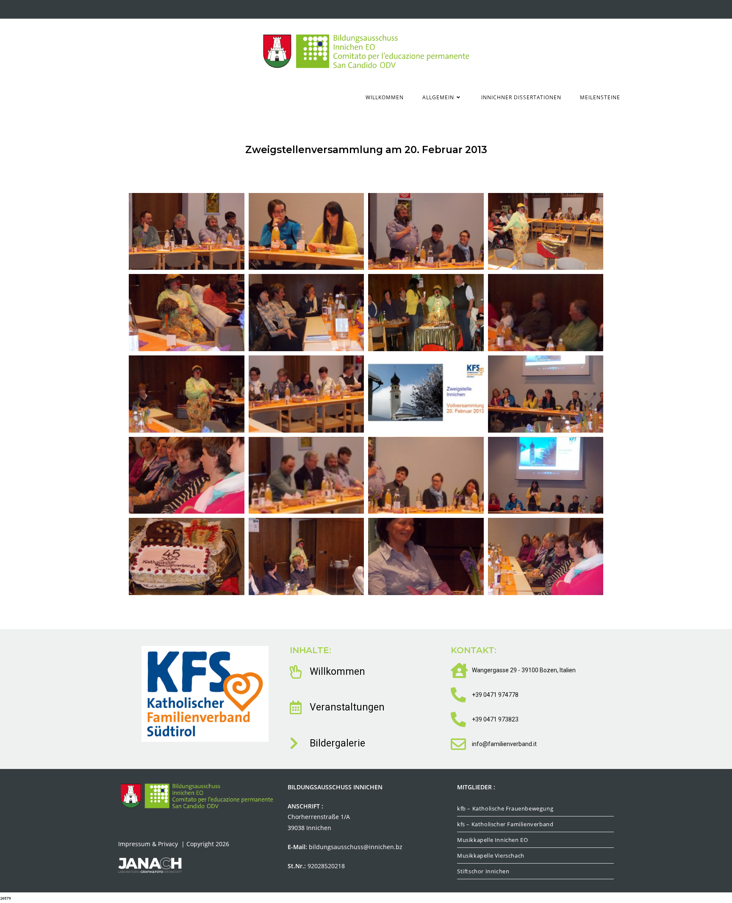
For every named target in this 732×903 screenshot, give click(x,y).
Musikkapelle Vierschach (490, 855)
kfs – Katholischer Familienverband (505, 824)
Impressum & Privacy (149, 844)
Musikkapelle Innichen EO (492, 840)
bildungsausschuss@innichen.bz (355, 847)
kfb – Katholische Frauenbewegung (505, 808)
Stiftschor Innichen (483, 871)
